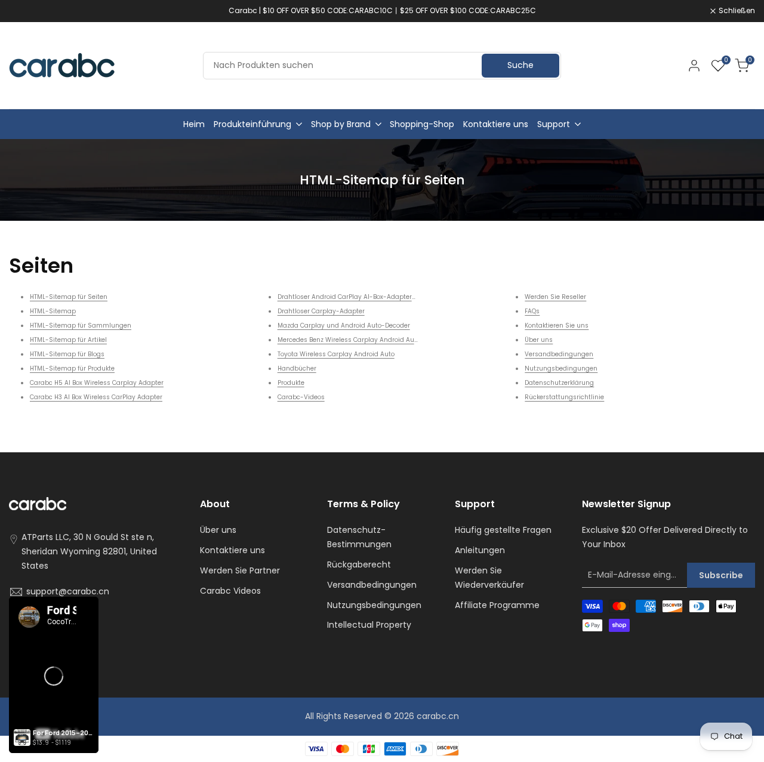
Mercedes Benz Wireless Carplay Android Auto (349, 339)
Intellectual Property (369, 625)
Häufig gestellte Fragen (503, 530)
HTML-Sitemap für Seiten (68, 296)
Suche (520, 65)
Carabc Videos (230, 591)
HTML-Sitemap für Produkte (72, 368)
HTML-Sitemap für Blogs (67, 354)
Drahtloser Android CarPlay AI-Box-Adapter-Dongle (357, 296)
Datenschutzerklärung (559, 382)
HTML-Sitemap (53, 311)
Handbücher (297, 368)
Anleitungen (480, 550)
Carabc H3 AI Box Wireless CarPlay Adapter (96, 397)
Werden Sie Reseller (555, 296)
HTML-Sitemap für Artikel (68, 339)
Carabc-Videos (301, 397)
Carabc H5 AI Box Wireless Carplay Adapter (97, 382)
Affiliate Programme (497, 605)
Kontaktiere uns (232, 550)
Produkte (291, 382)
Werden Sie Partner (240, 570)
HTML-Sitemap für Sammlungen (80, 325)
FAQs (532, 311)
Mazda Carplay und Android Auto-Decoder (344, 325)
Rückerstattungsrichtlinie (564, 397)
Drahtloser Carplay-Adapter (321, 311)
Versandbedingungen (559, 354)
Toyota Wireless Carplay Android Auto (336, 354)
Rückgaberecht (359, 564)
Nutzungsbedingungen (561, 368)
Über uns (539, 339)
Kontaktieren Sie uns (557, 325)
